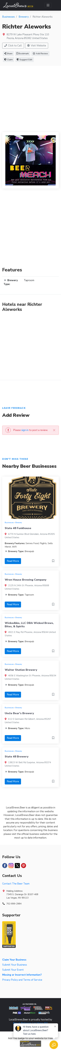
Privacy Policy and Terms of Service (22, 980)
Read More (13, 561)
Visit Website (38, 45)
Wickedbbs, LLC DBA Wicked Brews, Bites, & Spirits (29, 624)
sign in (24, 430)
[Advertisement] (30, 97)
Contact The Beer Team (15, 883)
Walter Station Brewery (21, 670)
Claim (10, 59)
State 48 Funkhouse (18, 528)
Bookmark (23, 53)
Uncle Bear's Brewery (19, 713)
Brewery (18, 522)
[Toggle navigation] (48, 5)
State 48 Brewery (16, 756)
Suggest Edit (25, 59)
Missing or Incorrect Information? (22, 975)
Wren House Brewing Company (25, 580)
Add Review (41, 53)
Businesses (9, 522)
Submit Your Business (14, 964)
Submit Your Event (13, 969)
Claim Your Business (14, 959)
